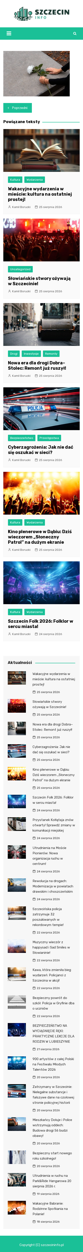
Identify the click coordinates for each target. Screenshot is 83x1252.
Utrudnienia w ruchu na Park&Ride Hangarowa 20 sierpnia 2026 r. (52, 1181)
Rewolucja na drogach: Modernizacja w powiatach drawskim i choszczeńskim (53, 886)
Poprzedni (19, 108)
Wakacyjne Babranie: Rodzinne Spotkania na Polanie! (50, 1208)
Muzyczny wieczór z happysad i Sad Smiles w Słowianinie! (51, 947)
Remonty (51, 353)
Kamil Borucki (21, 207)
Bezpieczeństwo (21, 438)
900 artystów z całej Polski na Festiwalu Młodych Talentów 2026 (53, 1064)
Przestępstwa (49, 438)
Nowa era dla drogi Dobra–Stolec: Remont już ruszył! (37, 365)
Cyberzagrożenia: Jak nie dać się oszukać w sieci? (40, 449)
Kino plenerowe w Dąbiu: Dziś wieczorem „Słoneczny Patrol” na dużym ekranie (40, 537)
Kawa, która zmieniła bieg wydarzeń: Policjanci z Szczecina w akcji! (52, 975)
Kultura (15, 179)
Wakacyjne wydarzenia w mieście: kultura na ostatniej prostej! (40, 194)
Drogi (13, 353)
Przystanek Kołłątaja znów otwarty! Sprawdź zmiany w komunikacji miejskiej (54, 825)
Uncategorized (20, 269)
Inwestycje (31, 353)
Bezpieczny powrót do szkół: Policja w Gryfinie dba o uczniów (53, 1003)
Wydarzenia (35, 179)
